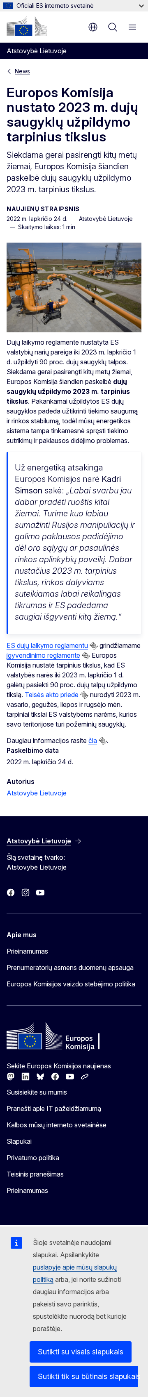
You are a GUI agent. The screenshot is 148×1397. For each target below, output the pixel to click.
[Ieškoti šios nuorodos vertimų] (94, 646)
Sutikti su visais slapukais (80, 1351)
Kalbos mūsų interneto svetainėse (56, 1125)
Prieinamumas (27, 951)
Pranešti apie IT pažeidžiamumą (54, 1108)
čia (92, 740)
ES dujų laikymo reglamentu (47, 645)
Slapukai (19, 1141)
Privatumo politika (33, 1158)
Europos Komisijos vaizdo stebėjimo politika (71, 984)
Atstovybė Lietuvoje (37, 793)
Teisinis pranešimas (35, 1174)
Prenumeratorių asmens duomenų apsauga (70, 967)
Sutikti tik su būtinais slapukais (88, 1376)
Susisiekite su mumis (37, 1092)
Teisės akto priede (52, 695)
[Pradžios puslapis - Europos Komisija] (27, 26)
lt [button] (93, 27)
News (22, 71)
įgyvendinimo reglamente (43, 655)
